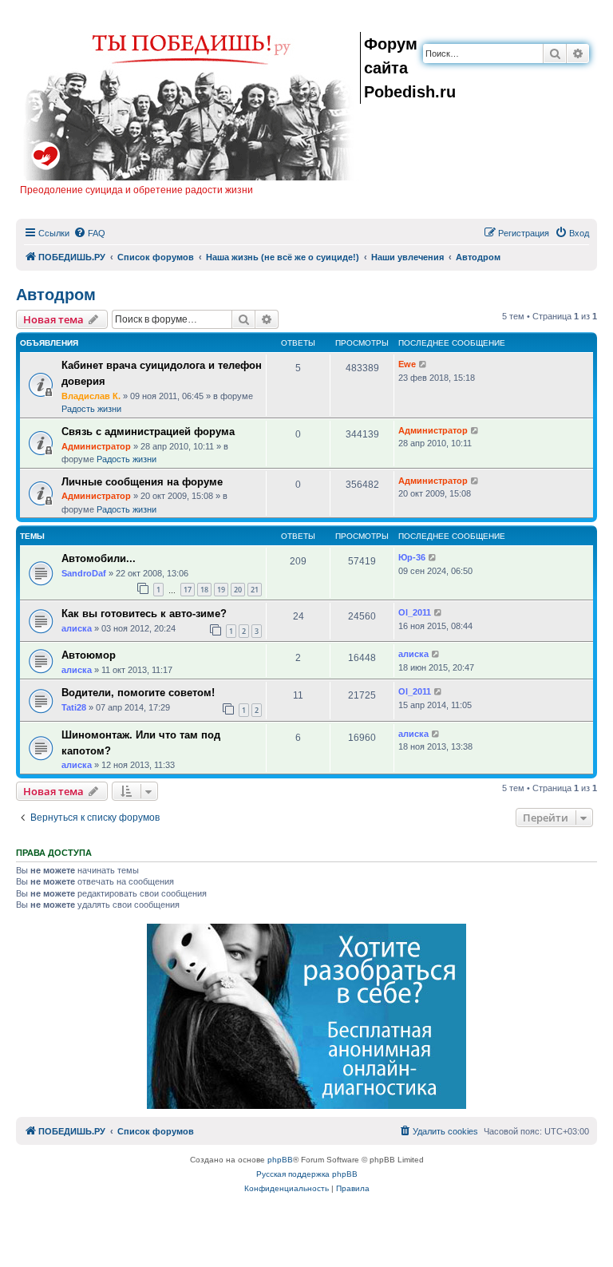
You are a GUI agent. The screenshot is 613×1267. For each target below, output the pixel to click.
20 (238, 589)
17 (188, 589)
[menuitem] (89, 233)
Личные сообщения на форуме (142, 482)
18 (204, 589)
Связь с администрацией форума (148, 432)
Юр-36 (411, 557)
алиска (76, 628)
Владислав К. (91, 396)
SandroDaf (83, 573)
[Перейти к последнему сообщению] (423, 364)
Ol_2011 (414, 612)
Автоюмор (88, 655)
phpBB (280, 1159)
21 (255, 589)
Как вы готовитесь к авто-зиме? (144, 614)
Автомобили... (98, 558)
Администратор (96, 446)
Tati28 (73, 707)
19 (221, 589)
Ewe (407, 364)
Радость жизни (91, 409)
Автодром (56, 294)
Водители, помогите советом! (138, 693)
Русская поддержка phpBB (307, 1174)
